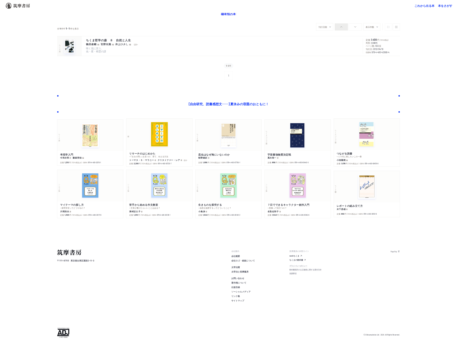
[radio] (341, 27)
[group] (348, 27)
